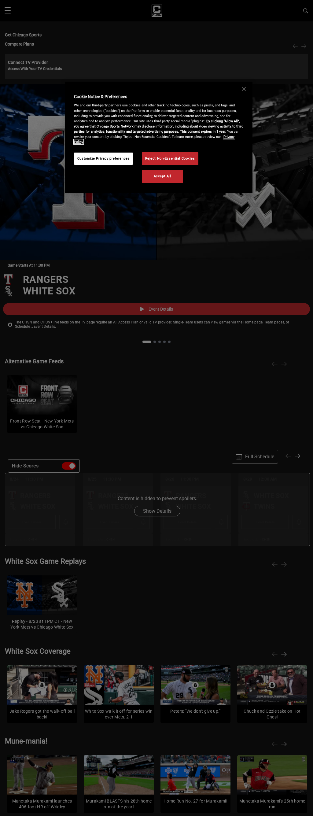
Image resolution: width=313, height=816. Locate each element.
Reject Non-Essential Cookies (170, 158)
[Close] (244, 89)
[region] (158, 137)
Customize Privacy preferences (103, 158)
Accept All (162, 176)
